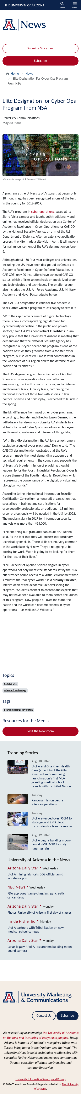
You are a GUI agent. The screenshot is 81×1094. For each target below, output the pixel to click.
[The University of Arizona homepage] (24, 5)
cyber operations (42, 212)
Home (15, 73)
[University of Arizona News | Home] (40, 25)
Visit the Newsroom (40, 731)
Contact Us (44, 1015)
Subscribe (40, 61)
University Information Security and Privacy (41, 1079)
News (29, 73)
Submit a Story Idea (40, 48)
